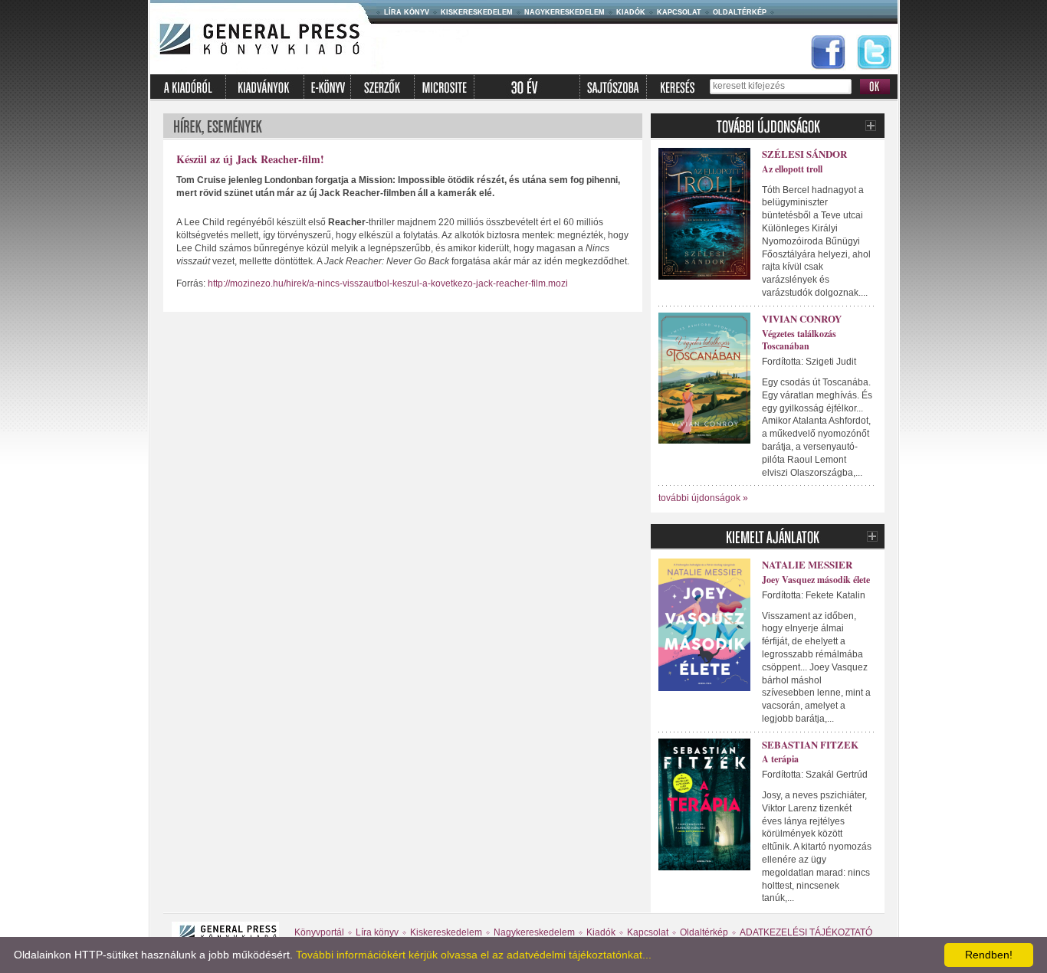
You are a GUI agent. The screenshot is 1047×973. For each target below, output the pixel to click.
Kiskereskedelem (477, 12)
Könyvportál (319, 932)
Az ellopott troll (792, 168)
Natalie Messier (807, 564)
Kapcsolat (679, 12)
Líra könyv (406, 12)
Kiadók (630, 12)
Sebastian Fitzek (810, 744)
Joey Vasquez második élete (816, 579)
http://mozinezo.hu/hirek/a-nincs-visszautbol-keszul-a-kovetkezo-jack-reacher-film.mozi (388, 283)
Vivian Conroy (802, 318)
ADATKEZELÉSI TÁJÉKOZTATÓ (806, 932)
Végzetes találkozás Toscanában (799, 340)
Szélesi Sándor (804, 153)
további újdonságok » (703, 498)
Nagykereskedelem (564, 12)
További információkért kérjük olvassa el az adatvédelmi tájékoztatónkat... (474, 954)
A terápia (780, 758)
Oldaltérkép (739, 12)
